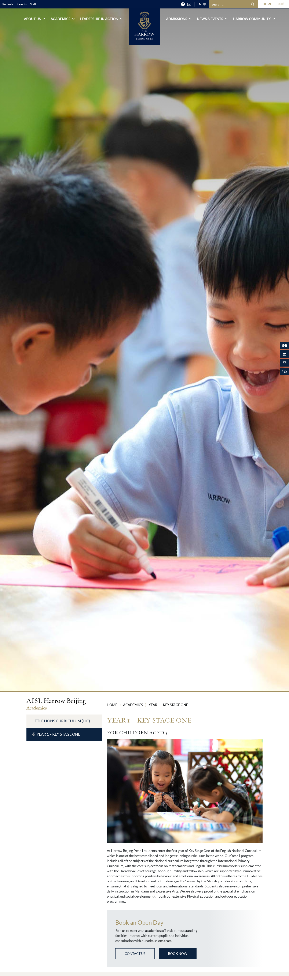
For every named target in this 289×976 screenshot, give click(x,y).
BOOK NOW (177, 953)
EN (199, 4)
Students (7, 4)
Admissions (176, 19)
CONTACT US (135, 953)
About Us (32, 19)
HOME (267, 4)
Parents (22, 4)
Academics (60, 19)
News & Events (210, 19)
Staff (33, 4)
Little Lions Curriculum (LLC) (61, 721)
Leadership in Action (99, 19)
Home (112, 705)
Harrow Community (252, 19)
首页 (281, 4)
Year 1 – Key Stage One (58, 734)
